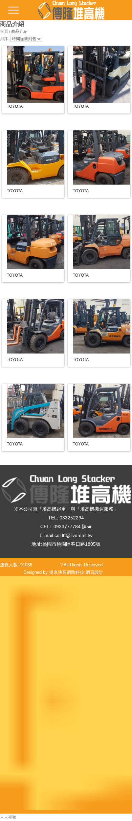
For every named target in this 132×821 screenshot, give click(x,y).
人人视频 (8, 817)
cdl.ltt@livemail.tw (73, 535)
